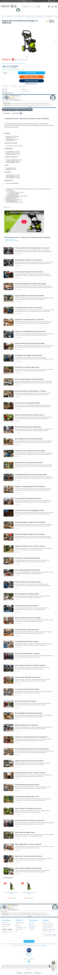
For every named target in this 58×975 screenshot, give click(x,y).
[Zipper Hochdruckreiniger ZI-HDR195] (29, 886)
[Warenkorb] (55, 6)
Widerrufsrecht (19, 929)
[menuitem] (30, 6)
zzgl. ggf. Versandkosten (20, 63)
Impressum (31, 929)
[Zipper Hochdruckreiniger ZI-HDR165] (11, 886)
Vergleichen (6, 86)
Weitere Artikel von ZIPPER (11, 240)
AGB (17, 931)
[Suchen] (38, 6)
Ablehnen (19, 972)
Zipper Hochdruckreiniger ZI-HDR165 (11, 893)
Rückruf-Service (32, 926)
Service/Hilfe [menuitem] (52, 1)
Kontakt (17, 924)
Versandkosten (24, 943)
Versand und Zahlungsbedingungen (21, 926)
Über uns (31, 924)
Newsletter (31, 922)
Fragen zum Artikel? (10, 239)
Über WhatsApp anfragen (25, 109)
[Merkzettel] (48, 6)
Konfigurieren (37, 972)
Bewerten (23, 86)
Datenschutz (32, 927)
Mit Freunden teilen (10, 109)
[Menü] (56, 961)
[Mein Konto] (52, 6)
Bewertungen (17, 113)
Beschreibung (6, 113)
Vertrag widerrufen (29, 941)
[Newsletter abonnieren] (54, 934)
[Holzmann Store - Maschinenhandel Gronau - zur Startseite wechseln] (9, 7)
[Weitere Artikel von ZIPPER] (50, 22)
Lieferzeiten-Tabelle (42, 945)
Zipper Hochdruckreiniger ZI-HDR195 (29, 893)
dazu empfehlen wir (8, 877)
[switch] (53, 969)
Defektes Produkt (20, 922)
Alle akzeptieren (28, 972)
